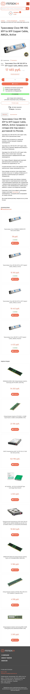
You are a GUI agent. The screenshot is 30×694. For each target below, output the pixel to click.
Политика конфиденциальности (9, 673)
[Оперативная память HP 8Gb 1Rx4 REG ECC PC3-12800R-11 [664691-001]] (15, 582)
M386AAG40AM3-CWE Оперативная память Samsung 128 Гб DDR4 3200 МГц (15, 381)
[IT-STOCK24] (8, 651)
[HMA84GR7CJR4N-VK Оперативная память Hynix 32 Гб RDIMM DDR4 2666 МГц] (15, 547)
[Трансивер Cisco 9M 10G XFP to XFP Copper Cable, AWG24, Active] (15, 48)
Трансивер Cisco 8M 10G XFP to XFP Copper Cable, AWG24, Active (15, 301)
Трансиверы (15, 192)
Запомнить (14, 60)
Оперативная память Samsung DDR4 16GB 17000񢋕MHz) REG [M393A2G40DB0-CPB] (15, 627)
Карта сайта (4, 672)
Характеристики (13, 114)
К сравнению (6, 60)
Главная (3, 20)
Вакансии (4, 660)
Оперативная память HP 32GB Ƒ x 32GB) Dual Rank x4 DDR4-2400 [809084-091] (15, 417)
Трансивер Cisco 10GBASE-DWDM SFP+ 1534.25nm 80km (15, 229)
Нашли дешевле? (15, 74)
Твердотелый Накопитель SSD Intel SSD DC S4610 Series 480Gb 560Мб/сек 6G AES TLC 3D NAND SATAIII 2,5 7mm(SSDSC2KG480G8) (15, 523)
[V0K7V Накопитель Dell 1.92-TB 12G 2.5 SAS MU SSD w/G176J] (15, 441)
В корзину (16, 83)
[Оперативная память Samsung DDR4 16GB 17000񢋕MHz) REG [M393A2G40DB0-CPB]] (15, 617)
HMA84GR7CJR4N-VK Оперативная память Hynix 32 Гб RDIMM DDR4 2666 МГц (15, 557)
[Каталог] (28, 5)
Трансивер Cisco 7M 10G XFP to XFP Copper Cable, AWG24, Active (15, 265)
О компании (5, 655)
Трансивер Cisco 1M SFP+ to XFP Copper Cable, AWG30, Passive (15, 337)
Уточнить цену (15, 103)
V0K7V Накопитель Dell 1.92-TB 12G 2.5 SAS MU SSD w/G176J (15, 452)
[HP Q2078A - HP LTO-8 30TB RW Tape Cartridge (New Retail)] (15, 476)
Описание (5, 114)
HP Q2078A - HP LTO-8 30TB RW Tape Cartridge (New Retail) (15, 487)
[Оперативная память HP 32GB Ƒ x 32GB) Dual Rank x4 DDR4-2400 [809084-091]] (15, 406)
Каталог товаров (6, 658)
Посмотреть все (6, 209)
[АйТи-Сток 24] (10, 3)
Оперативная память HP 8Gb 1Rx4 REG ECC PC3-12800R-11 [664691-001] (15, 592)
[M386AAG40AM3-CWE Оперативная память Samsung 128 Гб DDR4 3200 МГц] (15, 371)
